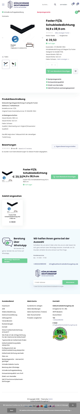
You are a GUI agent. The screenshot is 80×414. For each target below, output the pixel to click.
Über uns (5, 356)
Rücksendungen (7, 324)
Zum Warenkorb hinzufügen (60, 71)
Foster (53, 36)
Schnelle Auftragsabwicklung (12, 370)
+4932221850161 (39, 264)
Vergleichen (64, 36)
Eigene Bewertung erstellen (66, 146)
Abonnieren (70, 282)
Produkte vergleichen (34, 318)
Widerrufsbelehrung (9, 312)
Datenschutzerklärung (9, 315)
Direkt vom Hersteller (9, 376)
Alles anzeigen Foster (62, 33)
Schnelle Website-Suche (10, 364)
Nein (11, 410)
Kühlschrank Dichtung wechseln (13, 353)
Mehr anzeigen (62, 59)
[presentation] (2, 38)
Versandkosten (7, 321)
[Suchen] (55, 4)
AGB (3, 309)
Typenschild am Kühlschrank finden (14, 340)
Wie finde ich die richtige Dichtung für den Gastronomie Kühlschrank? (14, 336)
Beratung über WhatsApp (10, 367)
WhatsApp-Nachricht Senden (12, 261)
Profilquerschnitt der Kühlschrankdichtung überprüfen (13, 349)
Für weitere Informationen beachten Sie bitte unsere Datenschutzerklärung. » (45, 410)
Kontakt (4, 327)
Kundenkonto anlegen (34, 306)
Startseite (5, 16)
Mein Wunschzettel (33, 315)
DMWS (50, 399)
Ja (72, 405)
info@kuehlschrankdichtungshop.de (63, 264)
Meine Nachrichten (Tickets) (37, 312)
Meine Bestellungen (34, 309)
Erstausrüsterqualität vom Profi (12, 373)
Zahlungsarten (7, 318)
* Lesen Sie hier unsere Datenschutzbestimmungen (48, 286)
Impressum (6, 306)
